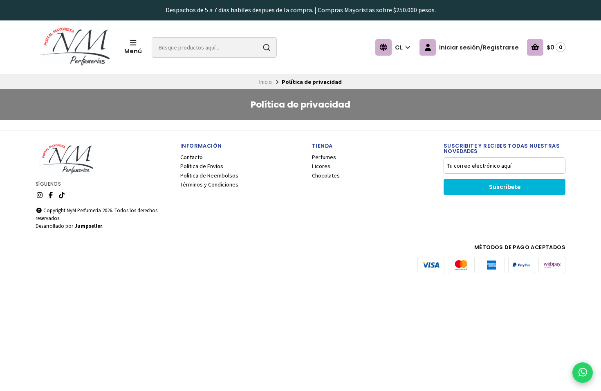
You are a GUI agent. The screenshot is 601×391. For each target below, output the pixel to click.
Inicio (265, 81)
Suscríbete (504, 187)
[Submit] (266, 47)
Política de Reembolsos (209, 175)
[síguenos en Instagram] (40, 195)
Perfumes (324, 157)
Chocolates (326, 175)
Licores (321, 166)
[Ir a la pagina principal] (75, 47)
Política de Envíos (201, 166)
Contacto (191, 157)
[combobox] (214, 47)
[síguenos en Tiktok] (62, 195)
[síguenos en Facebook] (51, 195)
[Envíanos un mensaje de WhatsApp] (582, 372)
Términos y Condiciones (209, 184)
